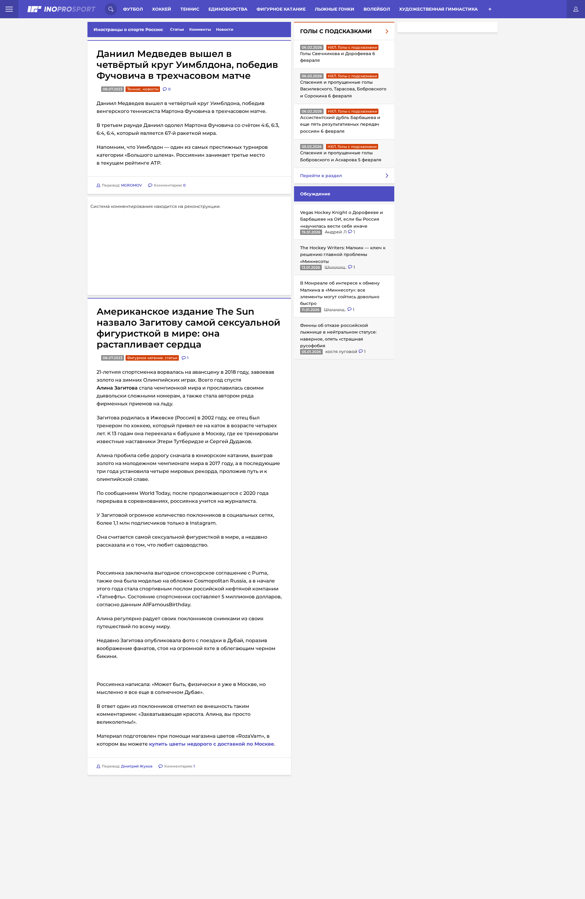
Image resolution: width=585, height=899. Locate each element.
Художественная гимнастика (438, 9)
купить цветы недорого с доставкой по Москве (211, 744)
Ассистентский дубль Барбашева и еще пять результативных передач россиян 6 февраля (340, 124)
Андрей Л (336, 232)
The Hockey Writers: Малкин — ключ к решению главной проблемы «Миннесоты (342, 254)
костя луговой (342, 351)
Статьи (177, 29)
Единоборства (227, 9)
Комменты (200, 29)
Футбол (133, 9)
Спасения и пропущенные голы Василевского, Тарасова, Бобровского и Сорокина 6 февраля (343, 89)
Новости (224, 29)
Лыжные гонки (334, 9)
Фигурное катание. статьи (152, 357)
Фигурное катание (281, 9)
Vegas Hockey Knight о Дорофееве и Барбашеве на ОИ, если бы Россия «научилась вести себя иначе (341, 219)
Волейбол (376, 9)
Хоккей (161, 9)
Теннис (189, 9)
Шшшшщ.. (336, 267)
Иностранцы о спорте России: (128, 29)
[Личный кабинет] (576, 9)
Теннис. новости (142, 89)
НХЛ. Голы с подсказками (352, 47)
